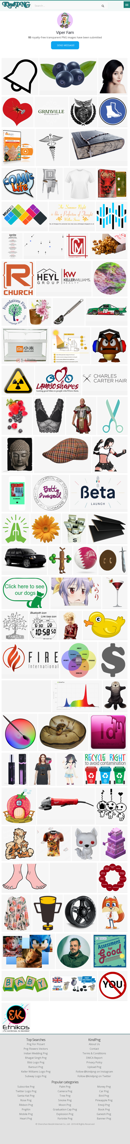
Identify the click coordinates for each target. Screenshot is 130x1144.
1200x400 (42, 294)
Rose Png (26, 1100)
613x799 (108, 710)
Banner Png (104, 1118)
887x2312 (8, 257)
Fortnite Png (65, 1118)
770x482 (104, 93)
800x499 (41, 393)
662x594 (38, 509)
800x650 (7, 783)
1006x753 (94, 542)
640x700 (35, 638)
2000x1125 (8, 967)
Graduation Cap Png (65, 1109)
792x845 (7, 822)
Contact (94, 1048)
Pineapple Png (104, 1100)
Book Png (104, 1109)
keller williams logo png (36, 1071)
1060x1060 (99, 471)
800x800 (43, 198)
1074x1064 (104, 890)
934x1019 (8, 542)
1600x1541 (67, 676)
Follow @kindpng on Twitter (94, 1076)
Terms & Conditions (94, 1053)
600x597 (36, 542)
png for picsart (36, 1044)
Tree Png (65, 1095)
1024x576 (63, 783)
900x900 (40, 125)
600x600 (104, 125)
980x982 (7, 93)
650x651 (98, 294)
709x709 (77, 859)
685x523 (7, 362)
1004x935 (8, 198)
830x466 (38, 929)
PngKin (26, 1109)
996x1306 (69, 542)
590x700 (101, 822)
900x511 (29, 257)
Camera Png (65, 1091)
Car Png (104, 1091)
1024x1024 (35, 323)
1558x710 (55, 229)
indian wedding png (36, 1053)
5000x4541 (8, 393)
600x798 (7, 929)
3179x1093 (89, 393)
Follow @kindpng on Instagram (94, 1071)
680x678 (7, 890)
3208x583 (56, 890)
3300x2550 (91, 783)
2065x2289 (42, 164)
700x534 (43, 822)
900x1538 (73, 432)
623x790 (103, 432)
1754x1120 (8, 509)
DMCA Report (94, 1058)
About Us (94, 1044)
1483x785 (8, 229)
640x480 (79, 572)
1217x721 (57, 607)
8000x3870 (46, 93)
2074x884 (105, 676)
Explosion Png (64, 1114)
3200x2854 (8, 125)
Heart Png (26, 1118)
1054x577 (8, 710)
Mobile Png (26, 1114)
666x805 (108, 607)
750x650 (97, 362)
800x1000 (70, 198)
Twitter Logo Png (26, 1091)
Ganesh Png (104, 1114)
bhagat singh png (36, 1058)
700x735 (7, 859)
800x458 (75, 164)
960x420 (7, 572)
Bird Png (104, 1095)
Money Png (104, 1086)
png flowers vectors (36, 1048)
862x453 (7, 676)
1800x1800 (72, 257)
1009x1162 (8, 471)
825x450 (98, 967)
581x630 (7, 432)
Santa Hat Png (26, 1095)
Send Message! (65, 45)
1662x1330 (8, 1030)
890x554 (88, 638)
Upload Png (94, 1067)
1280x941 (45, 749)
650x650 (56, 362)
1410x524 (8, 999)
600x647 (75, 125)
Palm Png (65, 1086)
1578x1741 (8, 638)
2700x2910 (8, 294)
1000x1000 (104, 198)
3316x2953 (103, 229)
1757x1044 (77, 509)
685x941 (106, 859)
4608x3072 (59, 323)
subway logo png (35, 1076)
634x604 (104, 572)
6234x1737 (92, 323)
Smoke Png (65, 1100)
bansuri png (35, 1067)
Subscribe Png (26, 1086)
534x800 (64, 638)
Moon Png (65, 1105)
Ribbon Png (26, 1105)
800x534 (95, 257)
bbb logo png (35, 1062)
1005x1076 (8, 323)
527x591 (7, 164)
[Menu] (127, 4)
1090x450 (56, 999)
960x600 (40, 471)
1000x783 (8, 607)
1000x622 (59, 710)
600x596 (104, 999)
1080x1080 (70, 929)
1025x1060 (105, 929)
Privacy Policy (94, 1062)
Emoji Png (104, 1105)
